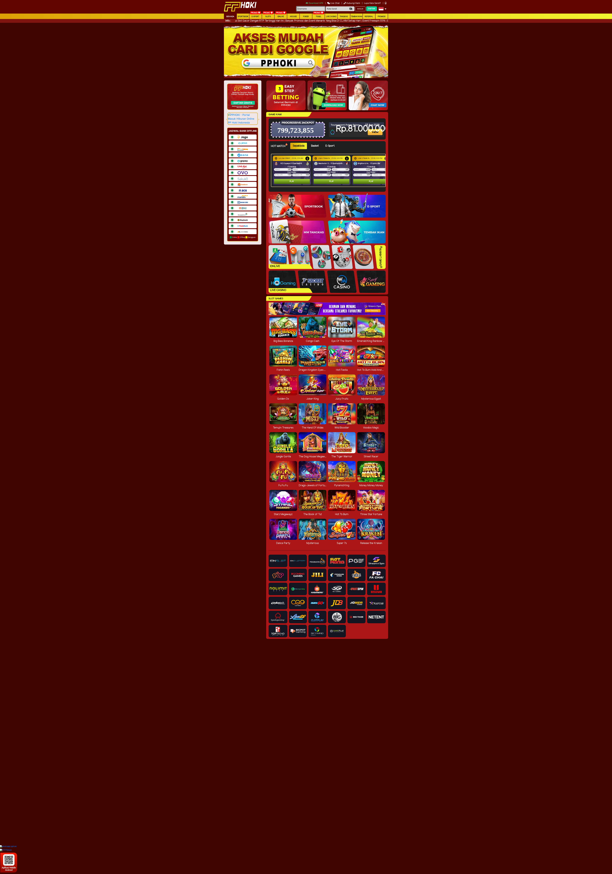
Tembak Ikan (356, 16)
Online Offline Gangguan (244, 237)
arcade (293, 16)
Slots (268, 16)
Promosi (381, 16)
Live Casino (331, 16)
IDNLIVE (281, 16)
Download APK (316, 3)
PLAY (292, 181)
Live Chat (335, 3)
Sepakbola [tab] (298, 145)
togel (318, 16)
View (375, 129)
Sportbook (243, 16)
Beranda (230, 16)
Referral (369, 16)
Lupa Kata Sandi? (373, 3)
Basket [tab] (315, 145)
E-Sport (255, 16)
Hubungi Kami (353, 3)
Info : (228, 20)
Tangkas (344, 16)
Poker (306, 16)
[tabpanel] (329, 170)
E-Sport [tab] (330, 145)
